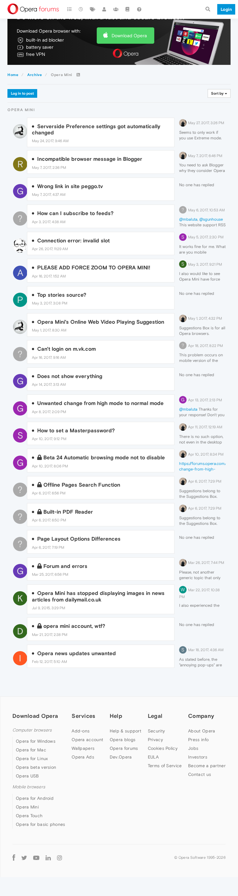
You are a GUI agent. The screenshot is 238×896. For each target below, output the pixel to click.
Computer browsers (32, 730)
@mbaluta (188, 219)
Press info (198, 739)
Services (83, 716)
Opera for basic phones (40, 824)
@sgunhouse (211, 219)
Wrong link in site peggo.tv (70, 186)
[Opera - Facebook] (13, 858)
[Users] (104, 9)
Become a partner (207, 765)
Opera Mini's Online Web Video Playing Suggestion (100, 322)
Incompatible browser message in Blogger (89, 159)
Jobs (193, 748)
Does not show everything (69, 376)
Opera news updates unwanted (76, 653)
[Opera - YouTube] (36, 857)
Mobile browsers (28, 787)
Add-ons (81, 730)
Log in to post (22, 93)
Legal (155, 716)
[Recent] (81, 9)
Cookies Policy (163, 748)
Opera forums (124, 748)
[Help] (139, 9)
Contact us (199, 774)
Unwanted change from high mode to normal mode (100, 403)
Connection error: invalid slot (73, 240)
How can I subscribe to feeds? (75, 213)
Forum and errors (65, 566)
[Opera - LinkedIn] (48, 857)
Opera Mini (27, 806)
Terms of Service (165, 765)
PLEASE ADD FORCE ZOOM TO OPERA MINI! (93, 267)
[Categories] (69, 9)
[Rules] (128, 9)
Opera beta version (36, 767)
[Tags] (93, 9)
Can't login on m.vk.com (66, 349)
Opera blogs (122, 739)
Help (116, 716)
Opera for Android (35, 798)
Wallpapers (83, 748)
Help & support (125, 730)
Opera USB (27, 775)
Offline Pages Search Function (81, 485)
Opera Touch (29, 815)
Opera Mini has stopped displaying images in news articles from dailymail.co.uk (98, 596)
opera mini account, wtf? (74, 626)
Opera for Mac (31, 749)
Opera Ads (83, 756)
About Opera (201, 730)
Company (201, 716)
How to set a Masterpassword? (76, 430)
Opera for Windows (35, 741)
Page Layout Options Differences (79, 539)
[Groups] (116, 9)
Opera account (87, 739)
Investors (197, 756)
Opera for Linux (32, 758)
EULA (153, 756)
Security (156, 730)
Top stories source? (61, 295)
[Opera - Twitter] (24, 857)
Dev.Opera (121, 756)
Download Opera (129, 35)
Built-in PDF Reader (68, 512)
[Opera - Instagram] (59, 857)
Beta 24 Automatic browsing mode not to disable (104, 457)
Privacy (155, 739)
